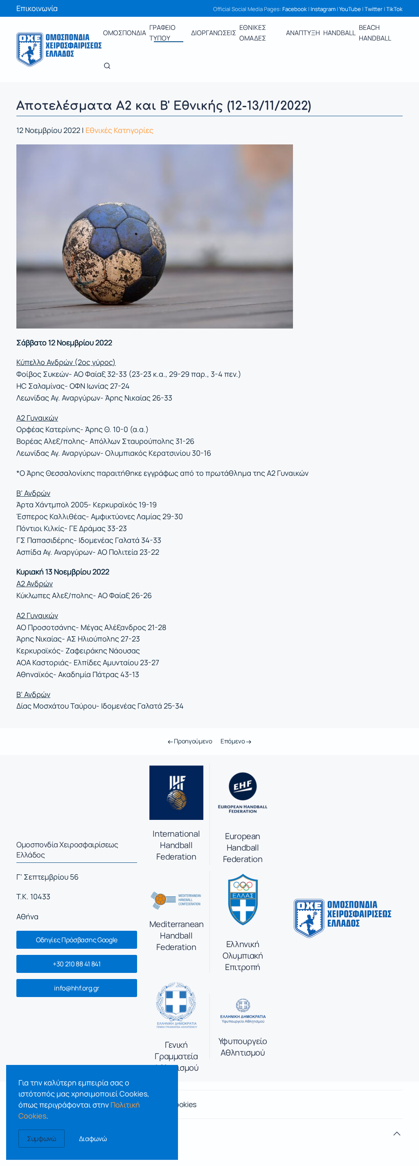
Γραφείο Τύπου (162, 33)
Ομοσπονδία (124, 32)
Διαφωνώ (93, 1138)
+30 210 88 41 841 (77, 963)
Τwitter (374, 9)
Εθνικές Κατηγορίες (119, 130)
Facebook (294, 9)
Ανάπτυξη (303, 32)
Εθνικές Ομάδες (252, 33)
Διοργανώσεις (213, 32)
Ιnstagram (323, 9)
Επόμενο (233, 741)
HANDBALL (339, 32)
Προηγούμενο (192, 741)
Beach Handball (375, 33)
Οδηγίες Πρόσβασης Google (76, 939)
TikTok (394, 9)
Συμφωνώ (41, 1138)
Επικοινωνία (37, 8)
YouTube (350, 9)
